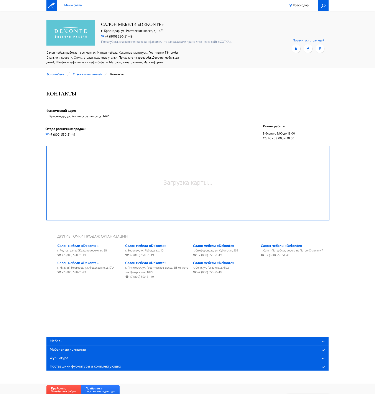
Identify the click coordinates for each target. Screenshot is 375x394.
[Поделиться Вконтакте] (296, 48)
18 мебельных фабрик (64, 389)
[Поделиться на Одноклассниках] (320, 48)
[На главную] (51, 5)
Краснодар (301, 5)
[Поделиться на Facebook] (308, 48)
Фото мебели (55, 74)
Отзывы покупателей (87, 74)
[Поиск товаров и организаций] (323, 5)
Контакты (117, 74)
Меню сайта (73, 5)
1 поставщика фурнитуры (100, 389)
